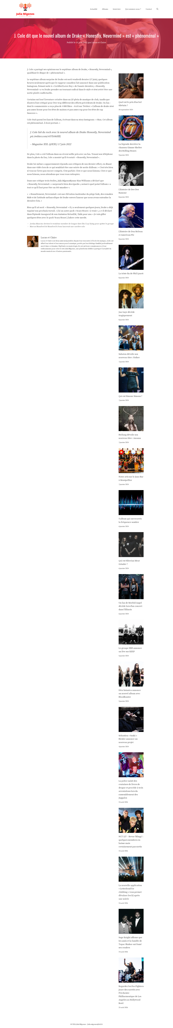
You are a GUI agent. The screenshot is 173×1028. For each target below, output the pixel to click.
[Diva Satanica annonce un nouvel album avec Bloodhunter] (131, 684)
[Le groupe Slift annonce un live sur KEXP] (131, 642)
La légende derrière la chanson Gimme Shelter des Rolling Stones (130, 147)
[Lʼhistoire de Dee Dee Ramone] (131, 184)
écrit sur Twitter (82, 106)
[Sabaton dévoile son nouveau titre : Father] (131, 348)
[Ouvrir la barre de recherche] (157, 9)
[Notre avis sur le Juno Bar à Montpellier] (131, 471)
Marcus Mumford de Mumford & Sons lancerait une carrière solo (57, 226)
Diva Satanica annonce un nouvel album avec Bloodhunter (130, 693)
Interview (117, 9)
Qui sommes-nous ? (133, 9)
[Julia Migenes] (25, 9)
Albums (105, 9)
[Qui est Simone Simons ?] (131, 390)
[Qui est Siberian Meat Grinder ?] (131, 555)
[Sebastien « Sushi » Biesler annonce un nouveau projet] (131, 730)
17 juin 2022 (64, 144)
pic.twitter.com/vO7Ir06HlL (45, 136)
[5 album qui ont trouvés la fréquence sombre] (131, 513)
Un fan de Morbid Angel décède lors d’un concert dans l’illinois (130, 606)
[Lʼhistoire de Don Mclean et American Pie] (131, 226)
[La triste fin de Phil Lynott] (131, 268)
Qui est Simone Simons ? (130, 396)
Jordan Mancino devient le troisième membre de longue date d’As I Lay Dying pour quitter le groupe (72, 224)
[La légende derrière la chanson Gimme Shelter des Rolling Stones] (131, 138)
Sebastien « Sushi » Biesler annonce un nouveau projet (128, 739)
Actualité (93, 9)
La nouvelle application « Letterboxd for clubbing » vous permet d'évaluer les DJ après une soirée (130, 892)
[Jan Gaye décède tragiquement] (131, 306)
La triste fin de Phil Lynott (131, 273)
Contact (149, 9)
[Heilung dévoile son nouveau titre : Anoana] (131, 429)
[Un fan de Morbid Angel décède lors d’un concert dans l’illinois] (131, 597)
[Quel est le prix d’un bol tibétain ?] (131, 96)
